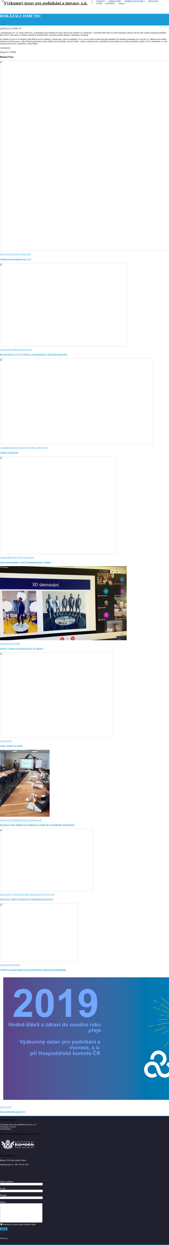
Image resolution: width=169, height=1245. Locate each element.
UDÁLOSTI (26, 254)
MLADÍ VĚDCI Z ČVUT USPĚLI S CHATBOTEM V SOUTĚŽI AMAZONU (34, 354)
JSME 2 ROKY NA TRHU (11, 746)
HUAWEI (16, 254)
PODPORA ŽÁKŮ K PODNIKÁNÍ (26, 820)
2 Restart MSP (5, 557)
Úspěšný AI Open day (9, 453)
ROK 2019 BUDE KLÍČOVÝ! (13, 1112)
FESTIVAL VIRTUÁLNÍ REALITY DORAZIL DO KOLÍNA (26, 899)
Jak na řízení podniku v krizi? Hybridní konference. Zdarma (25, 562)
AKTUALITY (6, 254)
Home (7, 22)
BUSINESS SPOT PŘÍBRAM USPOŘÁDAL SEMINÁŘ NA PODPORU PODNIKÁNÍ (37, 825)
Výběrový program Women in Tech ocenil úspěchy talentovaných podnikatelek (33, 970)
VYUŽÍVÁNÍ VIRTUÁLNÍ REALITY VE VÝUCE (33, 894)
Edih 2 (33, 448)
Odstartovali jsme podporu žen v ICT (15, 259)
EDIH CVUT (42, 448)
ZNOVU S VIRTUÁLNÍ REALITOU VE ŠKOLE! (21, 649)
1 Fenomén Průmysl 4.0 (9, 448)
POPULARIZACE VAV (22, 350)
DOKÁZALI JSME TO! (15, 24)
